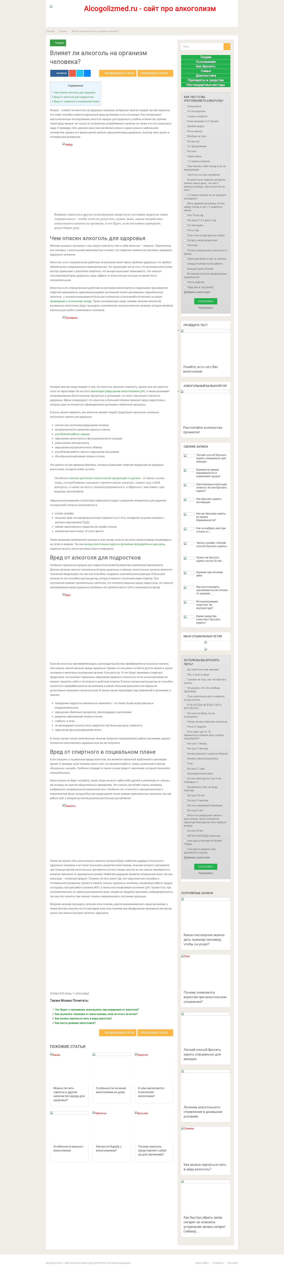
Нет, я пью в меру (198, 674)
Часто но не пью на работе (203, 174)
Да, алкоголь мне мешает (203, 669)
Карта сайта (202, 1263)
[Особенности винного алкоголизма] (69, 1126)
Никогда (192, 245)
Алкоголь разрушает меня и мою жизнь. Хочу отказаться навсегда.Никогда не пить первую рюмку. (205, 820)
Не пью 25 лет (196, 795)
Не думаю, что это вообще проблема (202, 689)
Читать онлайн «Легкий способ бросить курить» (211, 544)
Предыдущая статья (119, 73)
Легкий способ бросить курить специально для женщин (211, 458)
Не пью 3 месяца (197, 800)
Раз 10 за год (195, 215)
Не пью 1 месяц (197, 743)
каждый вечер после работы (205, 263)
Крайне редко (195, 126)
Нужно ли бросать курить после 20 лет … (210, 559)
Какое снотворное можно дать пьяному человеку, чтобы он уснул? (204, 939)
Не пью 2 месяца (197, 748)
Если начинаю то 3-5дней (202, 121)
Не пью (191, 151)
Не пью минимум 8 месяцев (204, 805)
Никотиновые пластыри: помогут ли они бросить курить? (211, 487)
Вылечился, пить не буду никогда (201, 788)
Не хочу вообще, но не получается (199, 715)
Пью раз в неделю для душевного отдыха (200, 851)
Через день (194, 156)
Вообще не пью (196, 136)
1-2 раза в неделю (198, 161)
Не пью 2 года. (196, 768)
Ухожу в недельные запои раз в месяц (205, 252)
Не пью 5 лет (195, 810)
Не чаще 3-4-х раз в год (201, 220)
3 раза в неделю (197, 116)
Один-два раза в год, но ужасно (206, 258)
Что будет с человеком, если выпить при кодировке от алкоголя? (97, 1009)
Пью (190, 763)
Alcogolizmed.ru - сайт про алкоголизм (66, 1263)
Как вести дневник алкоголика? (75, 1023)
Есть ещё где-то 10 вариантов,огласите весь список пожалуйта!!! (204, 735)
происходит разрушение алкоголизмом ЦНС (118, 391)
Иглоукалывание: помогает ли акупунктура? (207, 605)
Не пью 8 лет (195, 830)
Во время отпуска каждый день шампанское (205, 275)
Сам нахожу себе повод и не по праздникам (205, 168)
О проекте (218, 1263)
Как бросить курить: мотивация (209, 500)
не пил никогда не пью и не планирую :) (202, 780)
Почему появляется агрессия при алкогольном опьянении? (205, 997)
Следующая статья (154, 73)
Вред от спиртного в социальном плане (75, 101)
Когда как (193, 141)
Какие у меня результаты (202, 758)
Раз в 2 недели (196, 726)
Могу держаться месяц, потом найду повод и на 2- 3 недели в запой (204, 207)
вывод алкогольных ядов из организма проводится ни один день (124, 544)
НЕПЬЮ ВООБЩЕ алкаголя (203, 835)
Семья (206, 71)
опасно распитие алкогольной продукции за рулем (104, 478)
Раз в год (193, 230)
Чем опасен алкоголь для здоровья (73, 92)
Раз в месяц (194, 131)
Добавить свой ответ (197, 292)
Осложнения (206, 62)
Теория (63, 31)
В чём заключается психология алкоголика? (151, 1092)
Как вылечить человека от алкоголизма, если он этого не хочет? (96, 1014)
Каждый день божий (200, 268)
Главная (50, 31)
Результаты (206, 308)
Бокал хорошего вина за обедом (207, 753)
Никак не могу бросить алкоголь (207, 721)
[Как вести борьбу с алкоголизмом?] (111, 1126)
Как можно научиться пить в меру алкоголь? (83, 1018)
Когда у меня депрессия (202, 240)
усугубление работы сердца (72, 434)
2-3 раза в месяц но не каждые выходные (205, 196)
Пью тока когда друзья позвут (206, 235)
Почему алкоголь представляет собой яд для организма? (152, 1150)
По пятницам (195, 225)
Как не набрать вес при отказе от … (211, 530)
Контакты (233, 1263)
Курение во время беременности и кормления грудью (208, 473)
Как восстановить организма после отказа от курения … (212, 590)
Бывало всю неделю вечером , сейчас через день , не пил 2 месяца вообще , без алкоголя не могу (205, 184)
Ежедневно (194, 106)
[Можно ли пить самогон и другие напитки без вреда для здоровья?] (69, 1068)
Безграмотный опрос (200, 773)
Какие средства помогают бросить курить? (208, 619)
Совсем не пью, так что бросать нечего (205, 681)
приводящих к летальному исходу (71, 301)
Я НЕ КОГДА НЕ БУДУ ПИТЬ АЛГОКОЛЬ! (203, 706)
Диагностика (206, 76)
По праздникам (196, 146)
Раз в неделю (195, 282)
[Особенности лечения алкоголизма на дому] (111, 1068)
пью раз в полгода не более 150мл (203, 842)
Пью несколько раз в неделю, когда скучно (204, 698)
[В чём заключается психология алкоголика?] (154, 1068)
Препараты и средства (206, 80)
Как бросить (205, 66)
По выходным (196, 111)
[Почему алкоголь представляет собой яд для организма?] (154, 1126)
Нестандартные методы (206, 85)
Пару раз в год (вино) (200, 287)
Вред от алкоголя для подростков (73, 96)
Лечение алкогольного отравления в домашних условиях (203, 1111)
